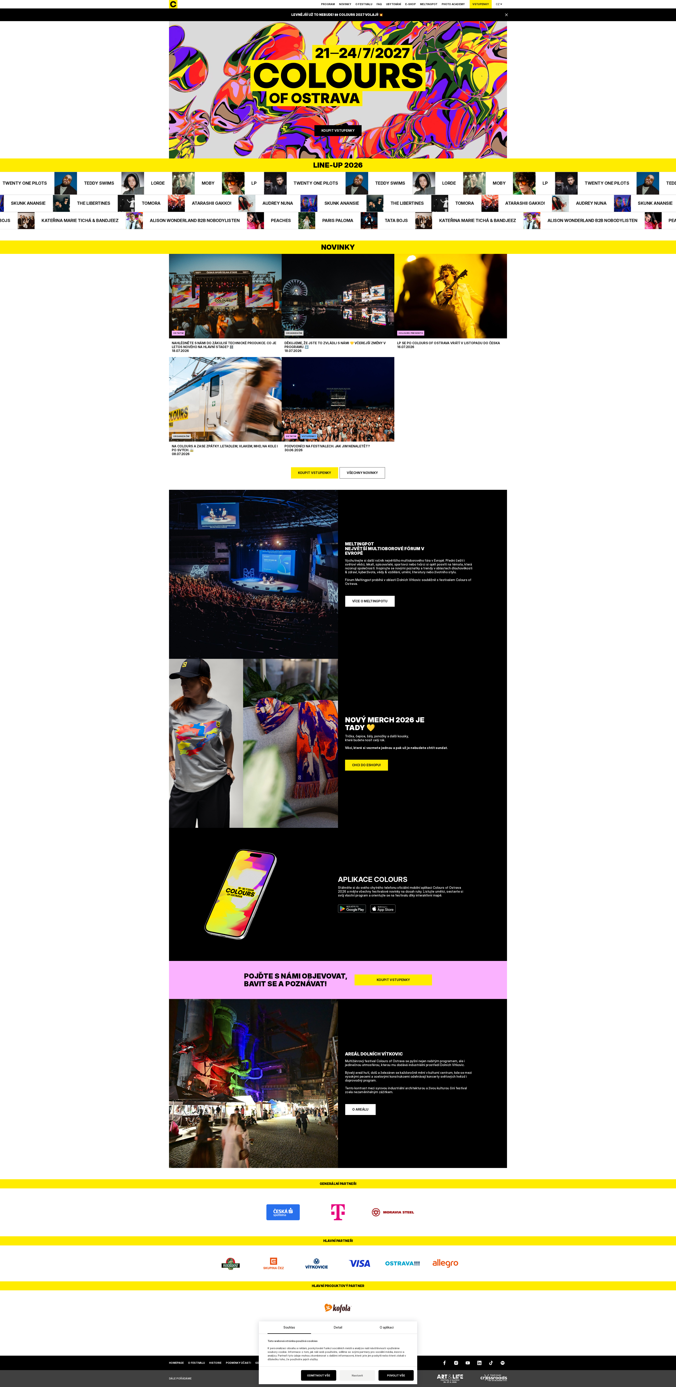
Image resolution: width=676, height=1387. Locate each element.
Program (328, 4)
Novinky (345, 4)
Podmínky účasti (238, 1362)
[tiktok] (491, 1362)
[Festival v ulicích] (450, 1378)
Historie (215, 1362)
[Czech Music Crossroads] (494, 1378)
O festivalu (363, 4)
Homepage (176, 1362)
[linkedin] (479, 1362)
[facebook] (444, 1362)
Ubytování (393, 4)
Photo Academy (453, 4)
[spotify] (502, 1362)
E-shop (410, 4)
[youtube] (467, 1362)
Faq (379, 4)
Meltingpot (428, 4)
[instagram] (456, 1362)
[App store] (383, 908)
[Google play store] (352, 908)
